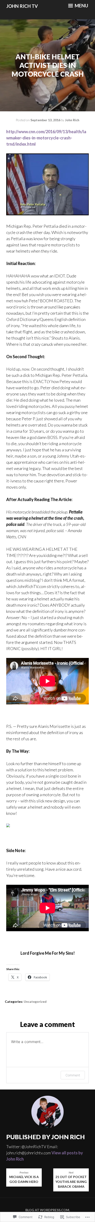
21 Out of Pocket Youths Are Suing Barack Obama (71, 1180)
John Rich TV (22, 6)
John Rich (72, 120)
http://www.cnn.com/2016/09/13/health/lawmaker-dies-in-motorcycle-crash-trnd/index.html (46, 138)
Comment (72, 1075)
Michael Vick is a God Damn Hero (24, 1177)
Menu (81, 5)
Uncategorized (35, 1001)
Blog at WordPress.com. (47, 1210)
